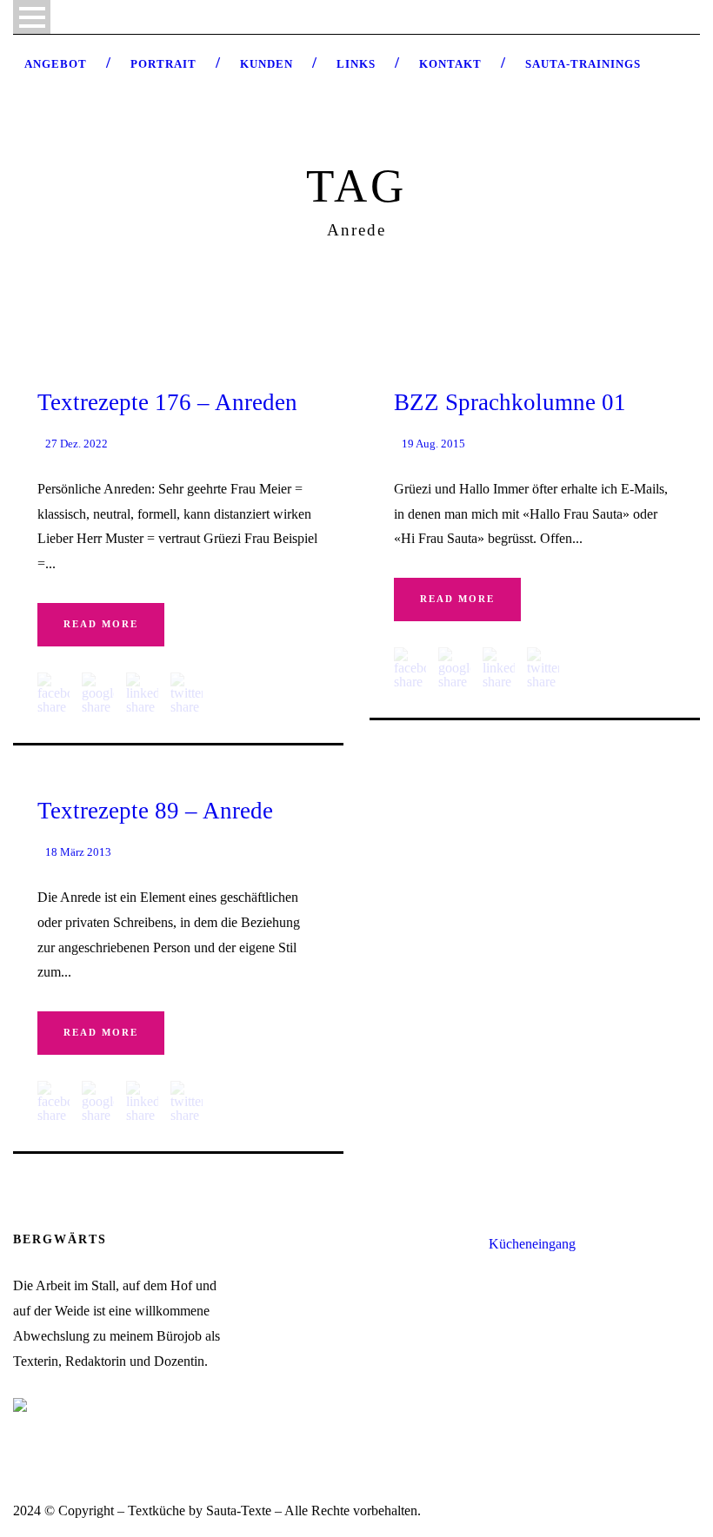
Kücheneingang (532, 1243)
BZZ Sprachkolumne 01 (510, 402)
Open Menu (31, 17)
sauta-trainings (583, 63)
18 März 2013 (78, 851)
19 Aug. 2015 (433, 443)
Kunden (266, 63)
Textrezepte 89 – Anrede (155, 811)
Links (356, 63)
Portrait (163, 63)
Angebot (55, 63)
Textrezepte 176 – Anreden (167, 402)
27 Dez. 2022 (76, 443)
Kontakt (450, 63)
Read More (100, 624)
